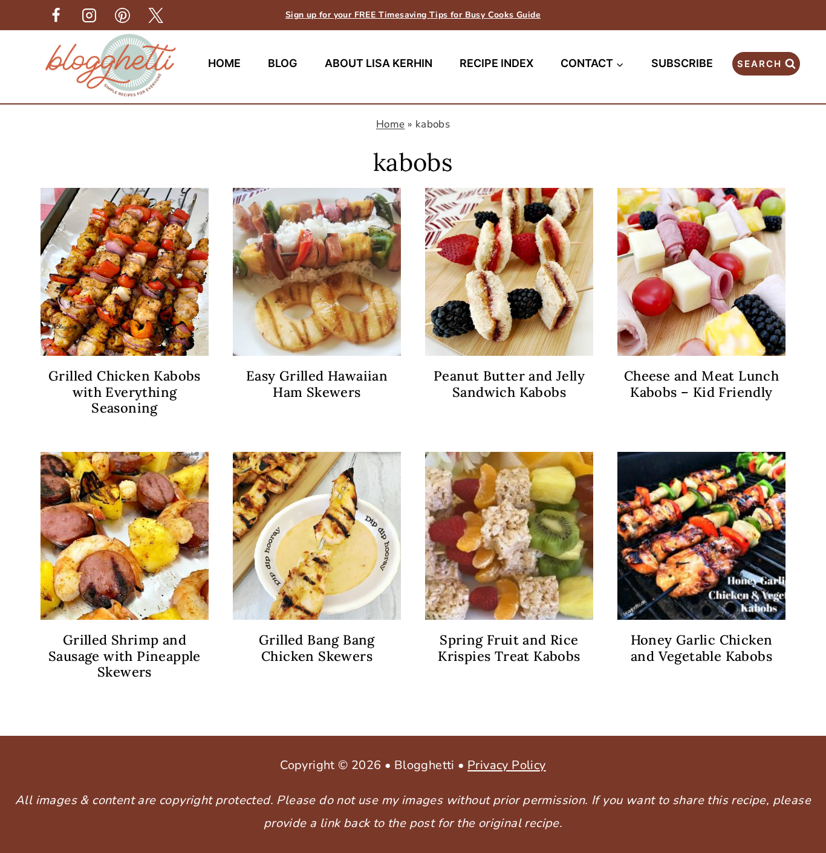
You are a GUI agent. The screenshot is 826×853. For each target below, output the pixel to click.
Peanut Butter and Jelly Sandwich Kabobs (509, 383)
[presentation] (125, 272)
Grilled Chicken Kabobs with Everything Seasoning (124, 391)
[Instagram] (89, 15)
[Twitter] (155, 15)
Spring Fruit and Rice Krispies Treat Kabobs (509, 647)
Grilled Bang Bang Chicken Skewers (317, 647)
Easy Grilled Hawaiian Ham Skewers (317, 383)
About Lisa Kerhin (378, 63)
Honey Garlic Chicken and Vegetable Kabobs (702, 647)
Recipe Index (496, 63)
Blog (283, 63)
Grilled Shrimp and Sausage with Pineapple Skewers (124, 655)
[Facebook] (56, 15)
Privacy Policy (506, 765)
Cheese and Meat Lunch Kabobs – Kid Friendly (701, 383)
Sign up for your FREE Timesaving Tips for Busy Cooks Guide (413, 15)
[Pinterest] (122, 15)
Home (224, 63)
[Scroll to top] (796, 654)
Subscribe (682, 63)
